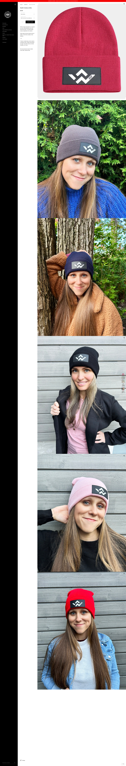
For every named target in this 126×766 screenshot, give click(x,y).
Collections (25, 4)
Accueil (21, 4)
